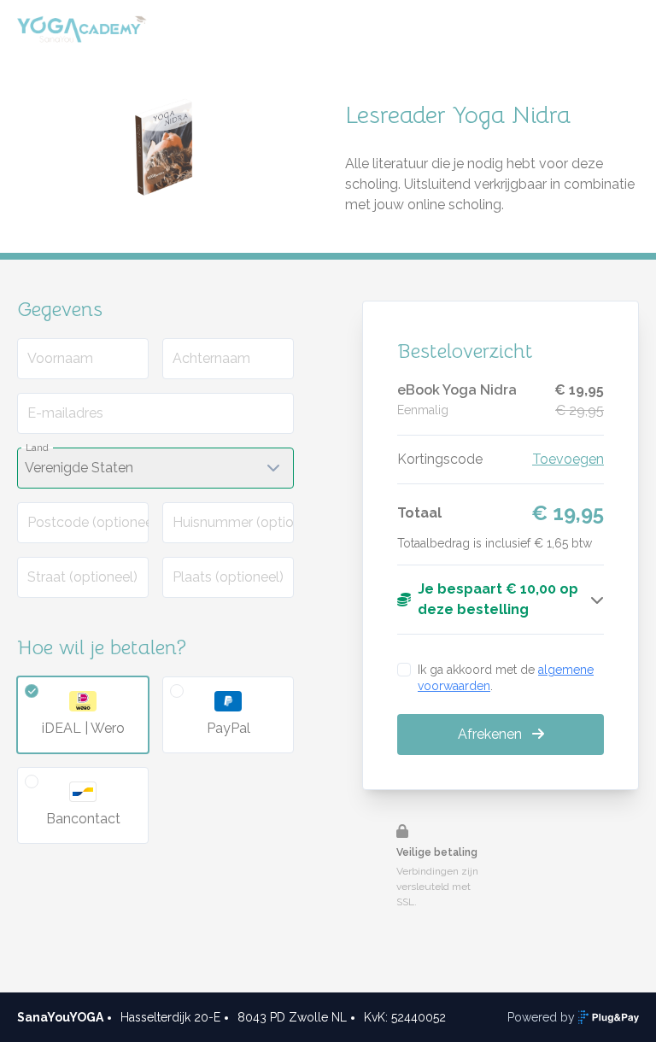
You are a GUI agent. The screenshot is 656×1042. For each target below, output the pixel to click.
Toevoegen (568, 459)
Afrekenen (491, 734)
